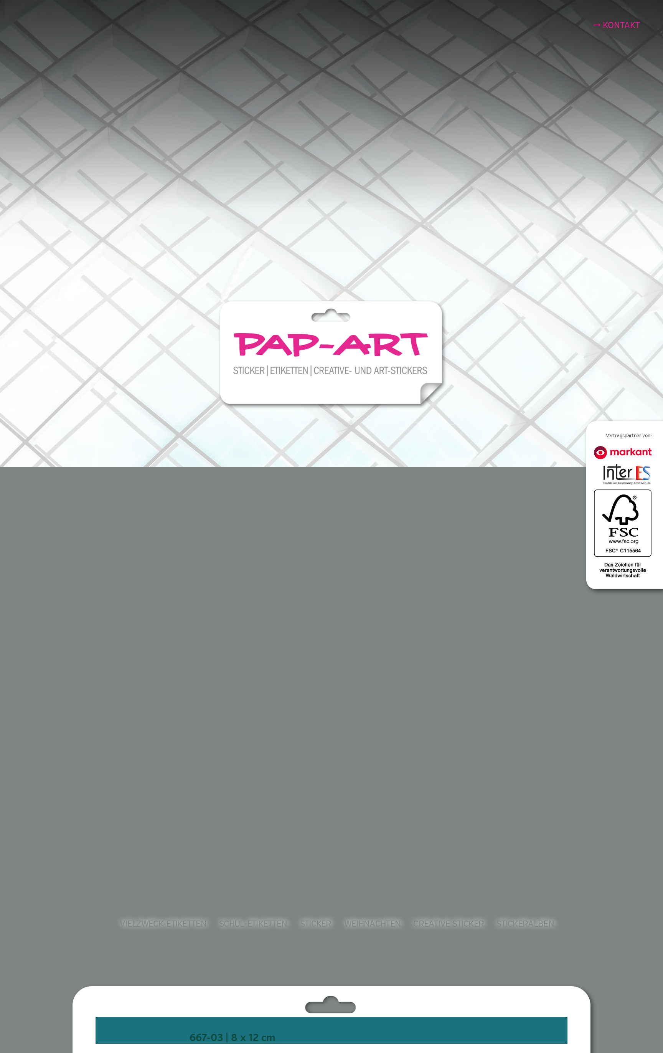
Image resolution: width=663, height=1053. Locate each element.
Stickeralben (525, 924)
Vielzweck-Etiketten (163, 924)
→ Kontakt (616, 25)
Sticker (316, 924)
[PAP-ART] (333, 354)
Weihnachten (372, 924)
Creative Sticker (448, 924)
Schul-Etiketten (253, 924)
